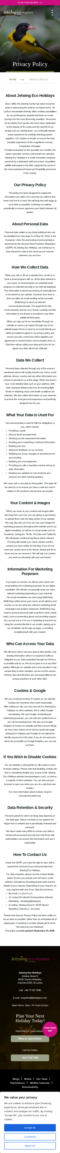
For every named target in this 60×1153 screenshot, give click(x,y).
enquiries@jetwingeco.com (34, 997)
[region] (30, 1122)
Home (12, 79)
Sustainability (30, 1087)
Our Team (41, 1079)
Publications (17, 1083)
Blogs (16, 1079)
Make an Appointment (30, 1038)
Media (27, 1079)
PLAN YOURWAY (50, 1029)
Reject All (30, 1145)
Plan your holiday (28, 3)
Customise (30, 1136)
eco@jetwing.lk (25, 893)
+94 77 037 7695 (32, 990)
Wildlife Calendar (40, 1083)
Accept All (30, 1127)
